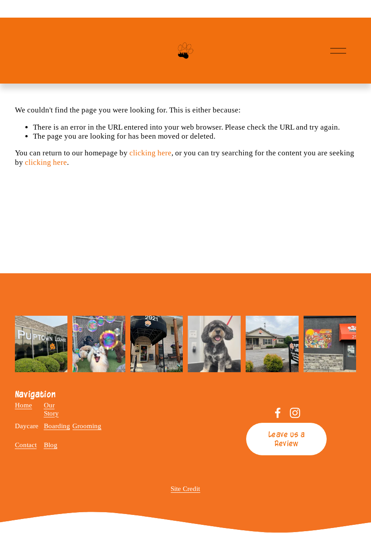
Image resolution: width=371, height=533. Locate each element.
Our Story (51, 409)
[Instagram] (295, 412)
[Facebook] (277, 412)
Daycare (26, 426)
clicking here (150, 153)
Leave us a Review (286, 439)
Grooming (86, 426)
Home (23, 405)
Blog (50, 445)
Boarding (57, 426)
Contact (26, 445)
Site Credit (185, 488)
